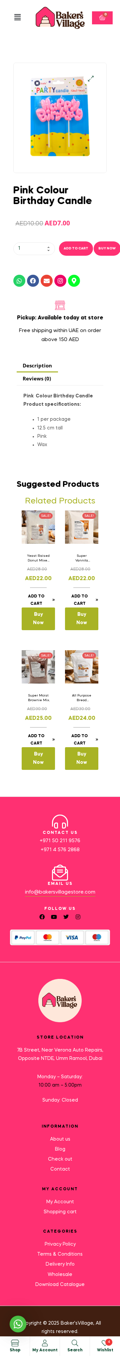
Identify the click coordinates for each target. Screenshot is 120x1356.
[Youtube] (54, 917)
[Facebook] (33, 281)
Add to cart (76, 248)
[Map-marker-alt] (74, 281)
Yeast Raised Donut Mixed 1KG (38, 558)
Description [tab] (37, 365)
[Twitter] (66, 917)
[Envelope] (47, 281)
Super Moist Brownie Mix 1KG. (38, 698)
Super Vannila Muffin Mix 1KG (82, 558)
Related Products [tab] (60, 501)
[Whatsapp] (19, 281)
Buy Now (38, 618)
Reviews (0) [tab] (37, 378)
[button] (17, 17)
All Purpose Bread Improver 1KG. (81, 698)
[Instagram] (60, 281)
